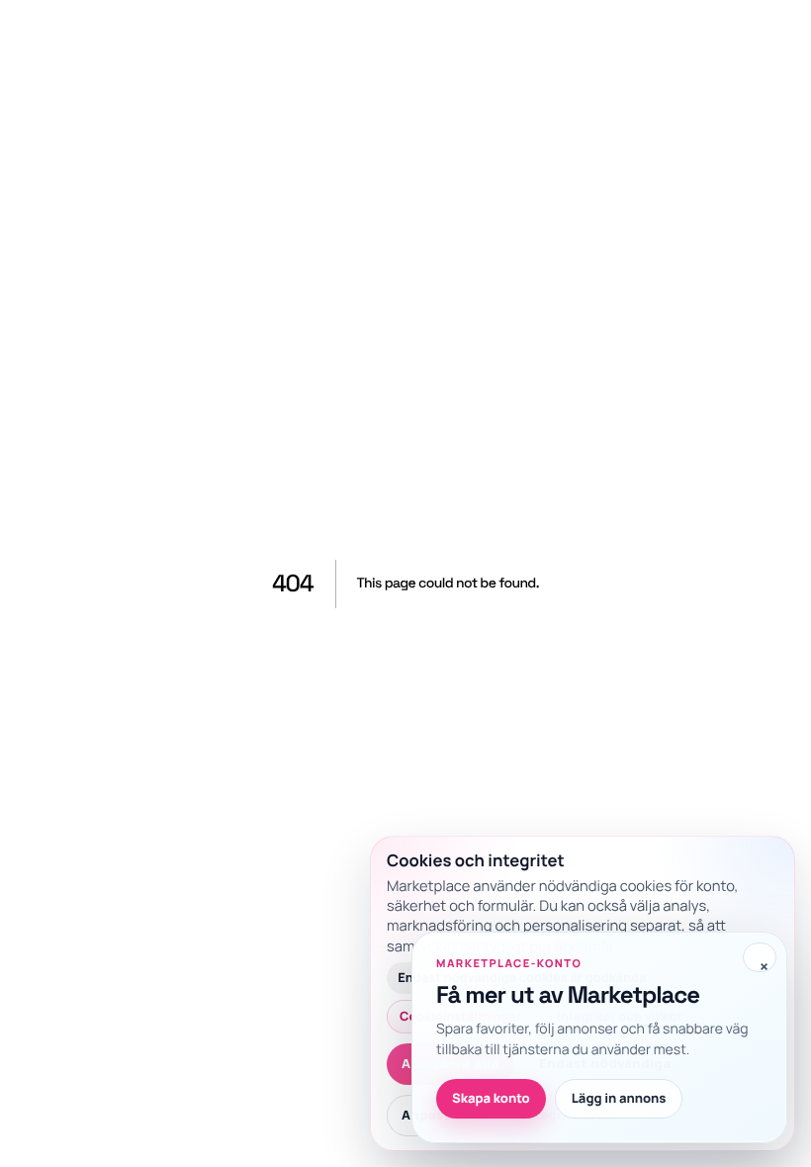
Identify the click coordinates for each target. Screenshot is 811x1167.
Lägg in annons (619, 1098)
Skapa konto (491, 1098)
